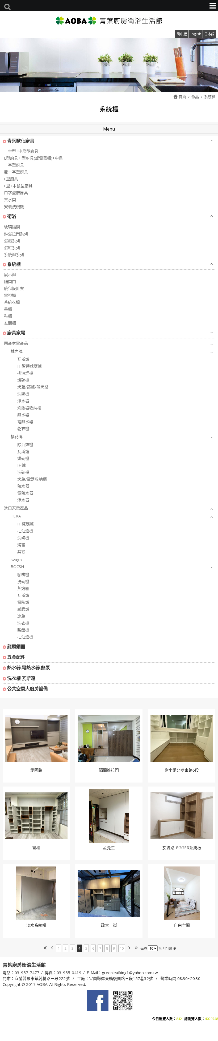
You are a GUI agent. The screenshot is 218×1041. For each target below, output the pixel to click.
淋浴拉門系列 (16, 233)
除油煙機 (25, 444)
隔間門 (10, 281)
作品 (195, 96)
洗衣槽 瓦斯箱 (21, 678)
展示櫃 (10, 274)
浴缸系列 (12, 247)
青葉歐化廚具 (20, 141)
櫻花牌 (17, 436)
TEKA (16, 516)
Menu (109, 129)
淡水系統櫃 (36, 925)
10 (122, 948)
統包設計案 (14, 288)
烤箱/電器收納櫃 (32, 479)
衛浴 (11, 216)
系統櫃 (209, 96)
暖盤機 (23, 630)
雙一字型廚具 (16, 172)
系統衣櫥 (12, 302)
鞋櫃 (8, 316)
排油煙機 (25, 373)
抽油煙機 (25, 530)
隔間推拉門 (109, 770)
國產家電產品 (16, 343)
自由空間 (182, 925)
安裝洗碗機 (14, 206)
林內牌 (17, 351)
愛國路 (36, 770)
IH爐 (21, 465)
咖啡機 (23, 574)
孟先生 (109, 847)
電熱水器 (25, 421)
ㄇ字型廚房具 (16, 192)
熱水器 (23, 414)
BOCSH (17, 566)
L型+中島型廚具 (18, 185)
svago (16, 559)
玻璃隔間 (12, 226)
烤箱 (21, 544)
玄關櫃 (10, 323)
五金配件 (16, 657)
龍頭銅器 (16, 646)
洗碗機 (23, 393)
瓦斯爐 (23, 359)
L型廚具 (11, 178)
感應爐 (23, 609)
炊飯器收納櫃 (29, 407)
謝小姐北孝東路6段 (182, 770)
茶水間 (10, 199)
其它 (21, 551)
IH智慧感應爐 (29, 366)
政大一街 (109, 925)
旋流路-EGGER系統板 (181, 847)
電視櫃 (10, 295)
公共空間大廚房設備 (27, 689)
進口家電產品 (16, 508)
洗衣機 (23, 623)
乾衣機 (23, 428)
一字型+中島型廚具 (21, 151)
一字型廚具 (14, 165)
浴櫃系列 (12, 240)
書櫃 (8, 309)
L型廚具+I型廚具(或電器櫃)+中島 (33, 158)
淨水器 (23, 400)
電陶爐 (23, 602)
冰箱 (21, 616)
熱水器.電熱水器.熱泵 (28, 668)
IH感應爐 (25, 523)
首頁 (182, 96)
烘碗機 (23, 380)
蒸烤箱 (23, 588)
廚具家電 (16, 333)
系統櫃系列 (14, 254)
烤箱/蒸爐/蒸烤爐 (32, 387)
